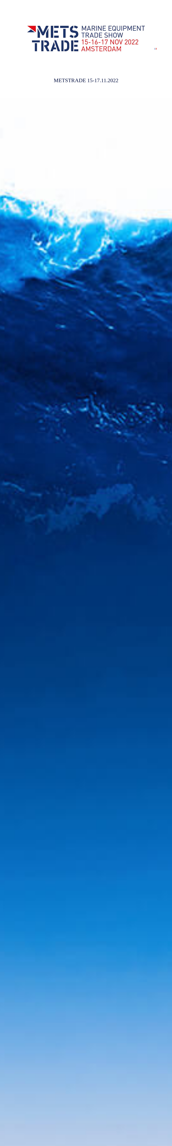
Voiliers (116, 48)
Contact (138, 48)
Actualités (128, 48)
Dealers (148, 48)
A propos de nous (102, 48)
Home (89, 48)
